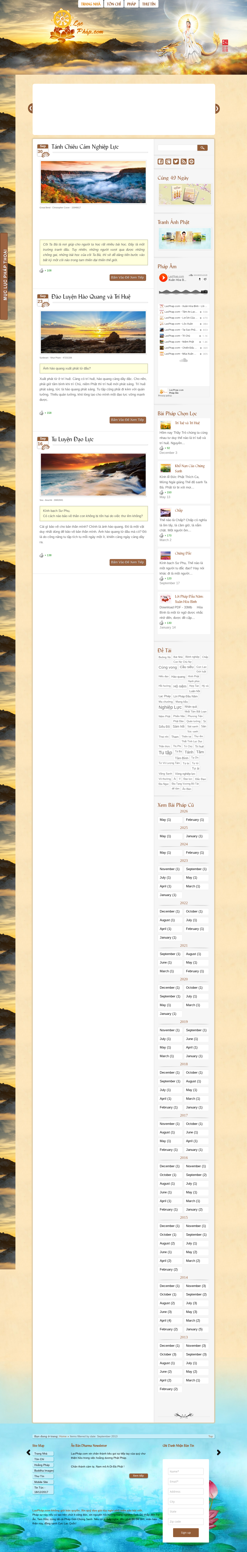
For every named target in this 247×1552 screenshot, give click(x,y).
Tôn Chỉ (39, 1459)
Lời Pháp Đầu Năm (185, 696)
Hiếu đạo (163, 676)
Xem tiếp (138, 1475)
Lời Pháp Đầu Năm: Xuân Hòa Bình (189, 599)
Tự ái (195, 768)
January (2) (194, 1209)
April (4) (165, 1320)
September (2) (196, 1175)
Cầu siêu (187, 667)
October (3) (168, 1354)
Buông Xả (165, 657)
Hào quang (178, 676)
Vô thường (165, 778)
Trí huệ (199, 746)
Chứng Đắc (183, 553)
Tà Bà (178, 751)
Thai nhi (163, 736)
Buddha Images (44, 1470)
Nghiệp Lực (170, 707)
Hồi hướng (165, 686)
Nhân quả (191, 706)
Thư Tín (39, 1476)
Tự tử (195, 763)
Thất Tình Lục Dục (192, 741)
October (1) (194, 911)
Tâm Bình (181, 758)
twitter (176, 161)
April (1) (165, 886)
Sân (203, 726)
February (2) (169, 1269)
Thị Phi (177, 746)
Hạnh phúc (194, 681)
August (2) (167, 1243)
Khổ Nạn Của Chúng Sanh (190, 468)
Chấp (179, 510)
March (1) (193, 886)
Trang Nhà (40, 1453)
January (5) (194, 1329)
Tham (175, 736)
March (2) (193, 1261)
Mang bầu (182, 701)
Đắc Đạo (200, 779)
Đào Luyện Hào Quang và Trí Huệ (91, 296)
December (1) (170, 911)
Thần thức (164, 746)
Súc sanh (192, 731)
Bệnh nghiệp (192, 657)
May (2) (191, 1252)
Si (204, 721)
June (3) (166, 1312)
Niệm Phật (164, 716)
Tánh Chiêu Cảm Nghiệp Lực (85, 146)
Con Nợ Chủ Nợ (182, 662)
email (191, 161)
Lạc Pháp (165, 696)
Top (210, 1436)
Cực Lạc (201, 666)
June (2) (166, 1371)
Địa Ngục (164, 783)
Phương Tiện (195, 716)
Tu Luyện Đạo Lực (73, 438)
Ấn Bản (186, 788)
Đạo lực (188, 778)
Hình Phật (193, 676)
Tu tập (165, 752)
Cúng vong (168, 667)
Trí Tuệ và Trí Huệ (187, 422)
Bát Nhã (178, 657)
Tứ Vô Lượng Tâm (169, 763)
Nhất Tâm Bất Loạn (195, 711)
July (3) (191, 1303)
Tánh (189, 752)
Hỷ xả (205, 686)
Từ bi (186, 763)
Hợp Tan (194, 686)
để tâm (175, 788)
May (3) (191, 1312)
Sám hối (178, 726)
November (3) (196, 1286)
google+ (168, 161)
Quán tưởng (193, 721)
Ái (175, 778)
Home (63, 1436)
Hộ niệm (179, 686)
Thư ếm (198, 736)
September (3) (196, 1354)
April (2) (165, 1261)
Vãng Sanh (165, 773)
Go (202, 148)
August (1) (167, 920)
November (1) (170, 869)
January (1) (194, 836)
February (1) (195, 820)
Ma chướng (166, 701)
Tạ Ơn (194, 757)
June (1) (166, 962)
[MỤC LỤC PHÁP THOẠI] (4, 276)
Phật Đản (178, 721)
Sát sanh (192, 726)
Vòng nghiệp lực (185, 773)
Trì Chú (188, 746)
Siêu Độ (164, 726)
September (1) (196, 869)
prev (3, 77)
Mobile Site (41, 1482)
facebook (160, 161)
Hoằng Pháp (42, 1464)
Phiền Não (179, 716)
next (10, 77)
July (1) (165, 877)
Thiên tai (186, 736)
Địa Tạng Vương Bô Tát (185, 783)
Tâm (200, 752)
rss (184, 161)
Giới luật (201, 671)
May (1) (165, 820)
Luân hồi (194, 691)
